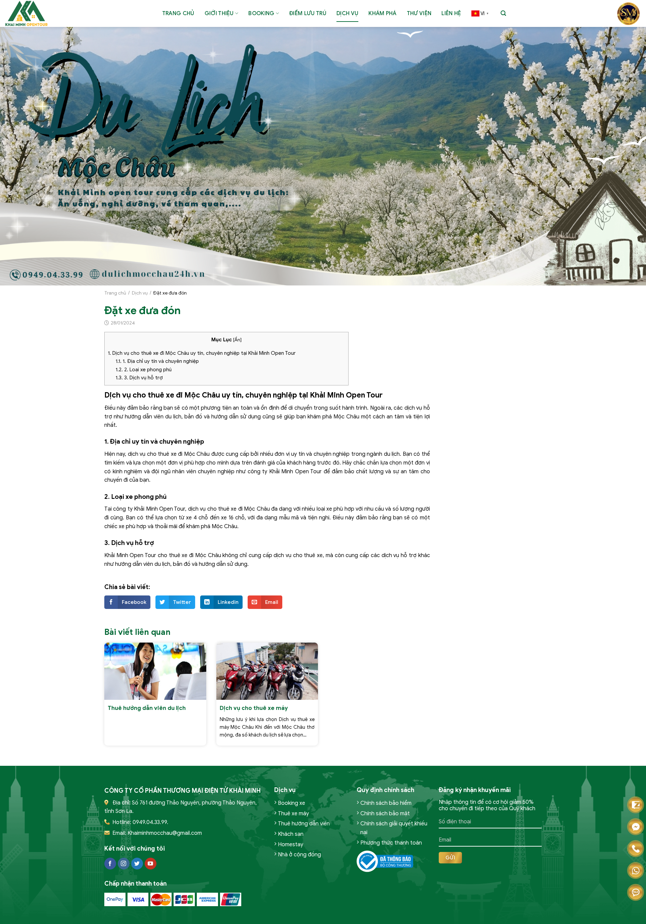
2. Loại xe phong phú (144, 369)
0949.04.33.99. (150, 822)
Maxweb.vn (23, 917)
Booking (261, 13)
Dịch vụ (347, 13)
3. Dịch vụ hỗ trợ (139, 377)
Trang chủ (178, 13)
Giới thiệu (219, 13)
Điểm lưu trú (307, 13)
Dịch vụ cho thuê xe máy (254, 708)
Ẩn (237, 340)
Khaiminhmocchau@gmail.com (165, 833)
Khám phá (382, 13)
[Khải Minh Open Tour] (28, 13)
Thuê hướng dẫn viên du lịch (147, 708)
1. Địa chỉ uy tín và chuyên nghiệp (157, 361)
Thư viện (419, 13)
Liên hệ (451, 13)
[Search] (503, 13)
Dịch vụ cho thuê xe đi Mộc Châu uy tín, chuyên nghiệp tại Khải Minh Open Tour (202, 353)
